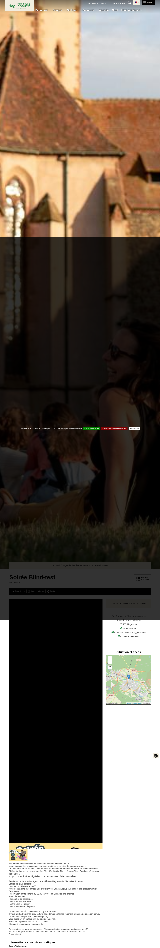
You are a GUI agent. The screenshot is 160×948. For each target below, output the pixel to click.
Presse (104, 3)
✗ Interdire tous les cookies (114, 428)
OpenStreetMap (138, 703)
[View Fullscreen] (110, 667)
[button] (148, 2)
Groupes (93, 3)
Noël (115, 10)
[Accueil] (19, 5)
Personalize (134, 428)
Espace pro (118, 3)
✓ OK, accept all (91, 428)
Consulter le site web (130, 636)
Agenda (104, 10)
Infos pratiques (131, 10)
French (136, 2)
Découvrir (41, 10)
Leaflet (129, 703)
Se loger (72, 10)
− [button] (110, 661)
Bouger (58, 10)
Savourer (88, 10)
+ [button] (110, 658)
